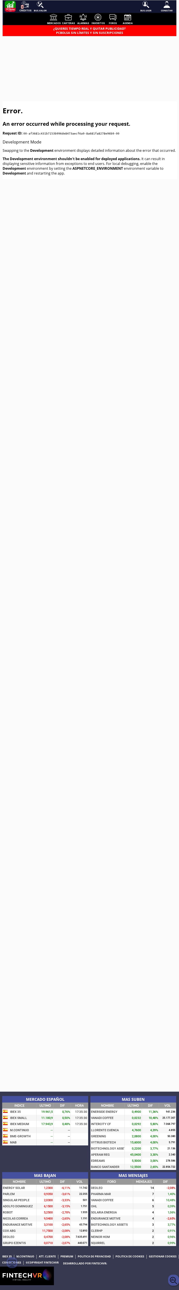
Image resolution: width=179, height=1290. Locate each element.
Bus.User (145, 10)
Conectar (167, 10)
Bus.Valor (40, 10)
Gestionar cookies (163, 1256)
